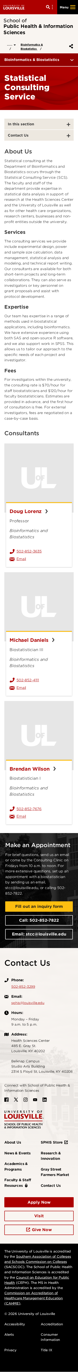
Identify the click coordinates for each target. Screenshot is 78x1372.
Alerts (9, 1335)
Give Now (42, 1229)
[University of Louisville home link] (14, 7)
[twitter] (16, 1100)
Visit (39, 1216)
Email (42, 559)
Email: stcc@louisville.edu (39, 934)
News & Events (17, 1153)
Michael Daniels (30, 640)
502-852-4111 (27, 680)
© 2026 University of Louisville (29, 1314)
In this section (21, 124)
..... (10, 44)
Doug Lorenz (26, 511)
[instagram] (25, 1100)
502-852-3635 (29, 551)
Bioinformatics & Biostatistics (32, 46)
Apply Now (39, 1202)
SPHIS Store (52, 1142)
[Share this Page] (70, 46)
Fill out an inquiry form (39, 906)
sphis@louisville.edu (27, 1003)
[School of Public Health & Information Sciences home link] (24, 1119)
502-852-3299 (23, 987)
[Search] (50, 7)
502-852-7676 (29, 809)
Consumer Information (50, 1337)
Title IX (46, 1350)
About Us (12, 1142)
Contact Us (18, 135)
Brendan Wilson (30, 769)
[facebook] (6, 1100)
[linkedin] (44, 1100)
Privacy (10, 1350)
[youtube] (35, 1100)
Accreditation (52, 1324)
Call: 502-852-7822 (39, 920)
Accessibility (14, 1324)
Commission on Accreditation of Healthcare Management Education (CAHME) (33, 1298)
